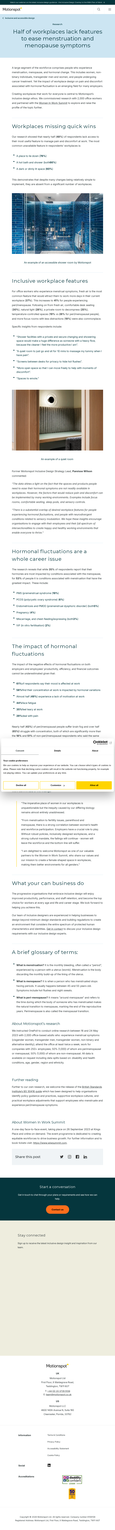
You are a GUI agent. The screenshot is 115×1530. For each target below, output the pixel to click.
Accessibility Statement (58, 1448)
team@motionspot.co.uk (59, 1394)
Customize (56, 785)
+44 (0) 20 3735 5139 (58, 1391)
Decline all (21, 785)
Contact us (58, 1209)
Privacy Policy (53, 1442)
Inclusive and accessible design (20, 18)
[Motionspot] (12, 9)
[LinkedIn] (49, 1466)
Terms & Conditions (56, 1435)
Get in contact (55, 928)
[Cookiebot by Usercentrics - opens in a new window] (99, 742)
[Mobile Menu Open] (109, 9)
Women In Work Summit (53, 103)
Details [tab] (57, 750)
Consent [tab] (20, 750)
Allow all (94, 785)
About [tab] (95, 750)
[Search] (98, 9)
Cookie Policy (53, 1455)
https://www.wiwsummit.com (50, 1142)
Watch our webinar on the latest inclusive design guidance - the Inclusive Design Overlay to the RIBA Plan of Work (56, 2)
